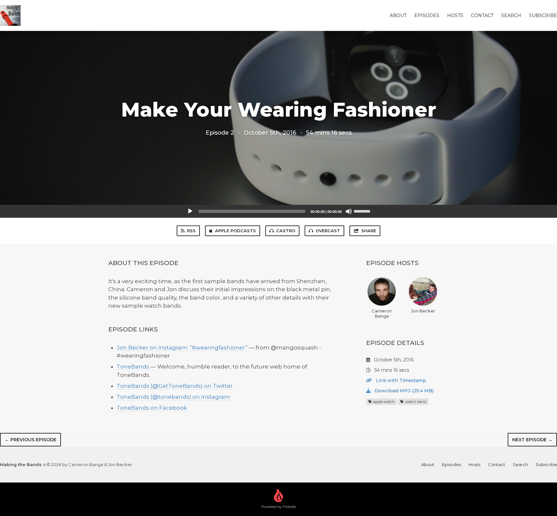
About (398, 15)
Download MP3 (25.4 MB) (403, 391)
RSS (191, 230)
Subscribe (543, 15)
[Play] (190, 211)
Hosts (455, 15)
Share (368, 230)
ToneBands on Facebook (152, 408)
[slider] (363, 210)
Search (511, 15)
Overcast (328, 230)
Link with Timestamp (400, 380)
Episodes (426, 15)
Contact (482, 15)
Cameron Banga (382, 313)
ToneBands (134, 366)
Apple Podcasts (235, 230)
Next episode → (532, 440)
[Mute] (349, 211)
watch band (415, 401)
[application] (278, 211)
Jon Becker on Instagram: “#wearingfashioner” (183, 347)
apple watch (383, 401)
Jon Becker (423, 310)
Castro (285, 230)
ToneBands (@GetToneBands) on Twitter (175, 386)
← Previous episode (30, 440)
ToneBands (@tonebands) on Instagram (173, 397)
